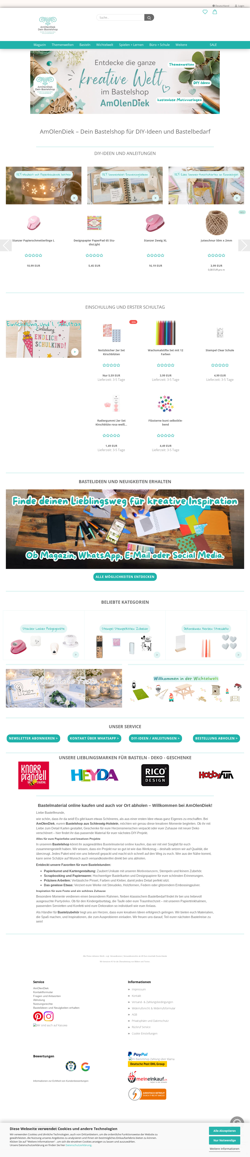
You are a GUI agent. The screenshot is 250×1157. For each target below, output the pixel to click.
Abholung (39, 999)
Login (240, 5)
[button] (215, 12)
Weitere (181, 45)
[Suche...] (149, 17)
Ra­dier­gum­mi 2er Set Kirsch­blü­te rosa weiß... (111, 422)
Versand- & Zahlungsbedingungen (152, 1002)
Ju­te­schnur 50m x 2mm (216, 240)
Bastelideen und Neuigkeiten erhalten (56, 1007)
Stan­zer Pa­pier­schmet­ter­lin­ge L (33, 240)
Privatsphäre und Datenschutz (150, 1021)
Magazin (40, 45)
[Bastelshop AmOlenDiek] (47, 25)
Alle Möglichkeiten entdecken (125, 577)
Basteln (84, 45)
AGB (134, 1014)
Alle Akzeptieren (224, 1131)
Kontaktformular (43, 992)
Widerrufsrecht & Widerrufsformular (153, 1008)
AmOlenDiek (41, 988)
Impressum (139, 989)
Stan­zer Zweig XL (155, 240)
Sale (213, 45)
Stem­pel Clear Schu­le (220, 350)
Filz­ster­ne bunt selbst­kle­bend (165, 422)
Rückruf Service (141, 1027)
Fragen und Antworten (47, 996)
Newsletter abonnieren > (33, 738)
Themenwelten (63, 45)
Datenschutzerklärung (78, 1145)
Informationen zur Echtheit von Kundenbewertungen (60, 1081)
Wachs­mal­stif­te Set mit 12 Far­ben (165, 352)
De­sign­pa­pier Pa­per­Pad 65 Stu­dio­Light (94, 242)
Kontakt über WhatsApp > (94, 738)
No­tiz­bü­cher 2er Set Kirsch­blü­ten (111, 352)
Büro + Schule (159, 45)
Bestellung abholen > (216, 738)
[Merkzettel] (205, 12)
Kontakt (136, 996)
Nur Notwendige (224, 1140)
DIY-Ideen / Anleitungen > (155, 738)
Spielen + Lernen (131, 45)
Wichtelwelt (104, 45)
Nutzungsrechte (43, 1003)
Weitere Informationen (224, 1149)
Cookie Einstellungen (144, 1033)
